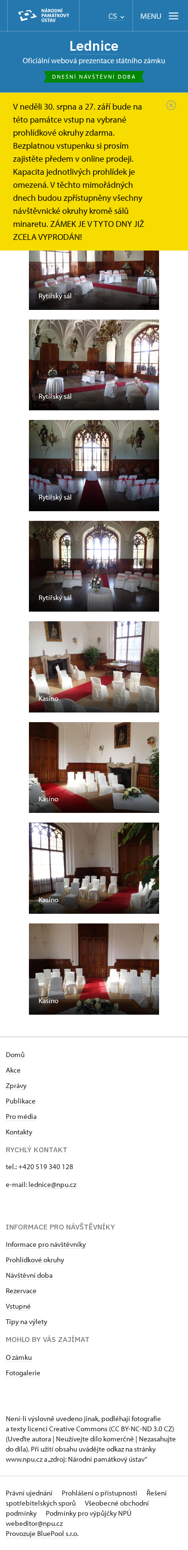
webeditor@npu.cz (34, 1523)
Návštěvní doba (29, 1275)
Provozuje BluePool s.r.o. (42, 1533)
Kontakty (19, 1131)
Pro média (21, 1116)
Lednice (94, 46)
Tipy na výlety (26, 1321)
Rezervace (21, 1290)
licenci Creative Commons (67, 1428)
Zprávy (16, 1085)
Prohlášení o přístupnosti (100, 1492)
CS (113, 16)
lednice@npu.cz (52, 1184)
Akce (13, 1070)
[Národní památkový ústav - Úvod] (43, 15)
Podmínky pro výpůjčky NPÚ (89, 1513)
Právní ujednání (30, 1492)
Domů (15, 1054)
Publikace (21, 1100)
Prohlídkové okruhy (35, 1259)
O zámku (19, 1357)
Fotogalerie (23, 1372)
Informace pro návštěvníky (46, 1244)
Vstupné (18, 1306)
